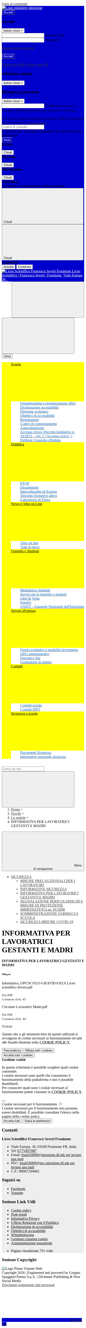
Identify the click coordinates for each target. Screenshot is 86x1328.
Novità (16, 813)
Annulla (9, 267)
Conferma (24, 267)
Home (15, 809)
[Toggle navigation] (38, 336)
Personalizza (12, 1050)
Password (52, 40)
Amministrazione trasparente (31, 1243)
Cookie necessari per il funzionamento (30, 1104)
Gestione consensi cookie (29, 1239)
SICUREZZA (21, 877)
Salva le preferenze (37, 1121)
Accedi (8, 12)
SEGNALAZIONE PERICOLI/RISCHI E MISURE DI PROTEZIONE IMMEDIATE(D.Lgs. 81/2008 (51, 905)
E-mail (50, 106)
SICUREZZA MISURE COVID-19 (46, 922)
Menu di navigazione (57, 867)
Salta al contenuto (15, 4)
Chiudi (8, 152)
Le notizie (18, 818)
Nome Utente (55, 35)
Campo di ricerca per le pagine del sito (29, 764)
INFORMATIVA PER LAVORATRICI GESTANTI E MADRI (49, 895)
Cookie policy (21, 1210)
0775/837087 (27, 1151)
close (7, 356)
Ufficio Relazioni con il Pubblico (35, 1223)
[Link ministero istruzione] (22, 8)
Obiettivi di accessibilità (28, 1231)
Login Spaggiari (36, 122)
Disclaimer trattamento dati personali (28, 1285)
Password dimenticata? (18, 48)
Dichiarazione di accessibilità (32, 1227)
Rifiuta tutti (39, 1050)
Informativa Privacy (25, 1218)
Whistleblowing (22, 1235)
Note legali (19, 1214)
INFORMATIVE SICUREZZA (43, 889)
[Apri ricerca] (48, 300)
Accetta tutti (18, 1055)
